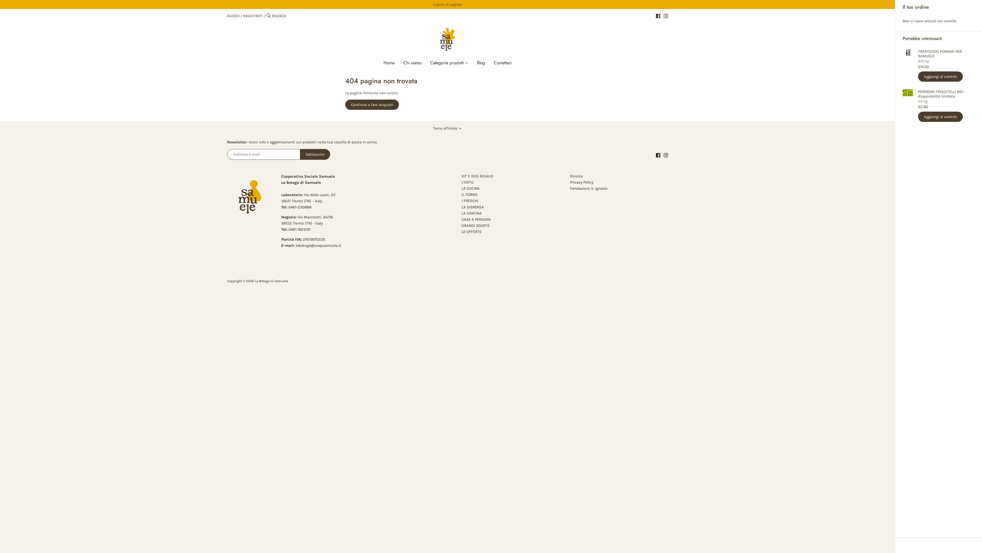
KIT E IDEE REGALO (477, 176)
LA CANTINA (472, 213)
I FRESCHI (470, 200)
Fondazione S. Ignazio (588, 188)
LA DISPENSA (473, 207)
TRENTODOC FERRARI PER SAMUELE (940, 53)
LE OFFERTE (472, 231)
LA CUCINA (471, 188)
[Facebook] (658, 15)
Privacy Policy (581, 182)
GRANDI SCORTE (475, 225)
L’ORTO (468, 182)
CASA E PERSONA (476, 219)
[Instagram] (666, 15)
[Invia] (268, 16)
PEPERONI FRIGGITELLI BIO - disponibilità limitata (941, 94)
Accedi (233, 16)
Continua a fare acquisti (372, 104)
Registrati (253, 16)
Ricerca (576, 176)
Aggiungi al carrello (940, 76)
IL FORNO (469, 194)
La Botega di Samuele (271, 281)
